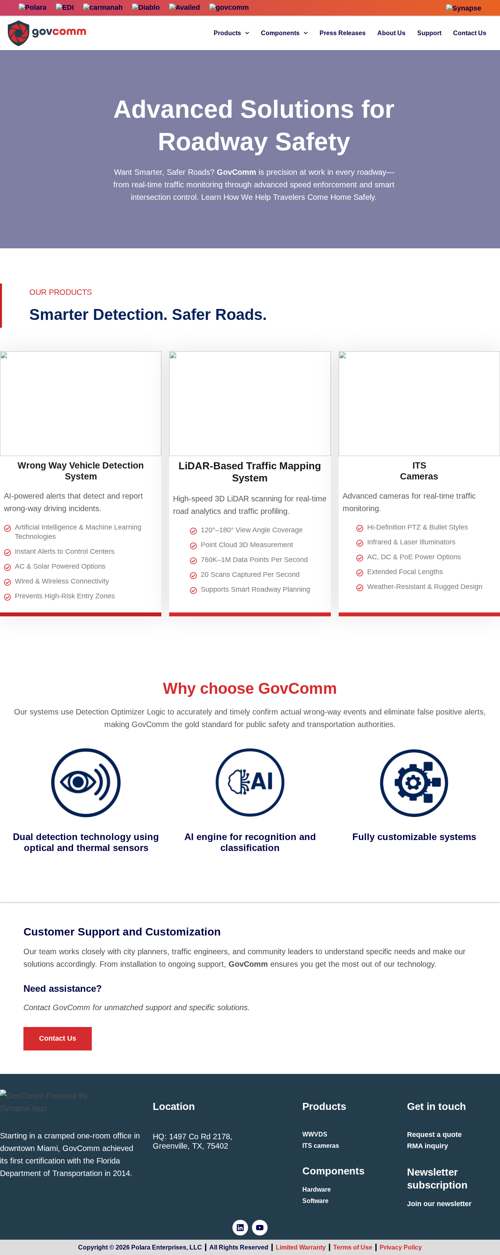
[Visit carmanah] (103, 8)
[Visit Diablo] (146, 8)
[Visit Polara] (32, 8)
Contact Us (469, 33)
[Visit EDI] (65, 8)
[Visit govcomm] (229, 8)
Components (280, 33)
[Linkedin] (240, 1227)
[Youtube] (260, 1227)
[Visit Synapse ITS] (463, 8)
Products (227, 33)
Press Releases (343, 33)
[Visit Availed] (184, 8)
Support (429, 33)
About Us (391, 33)
